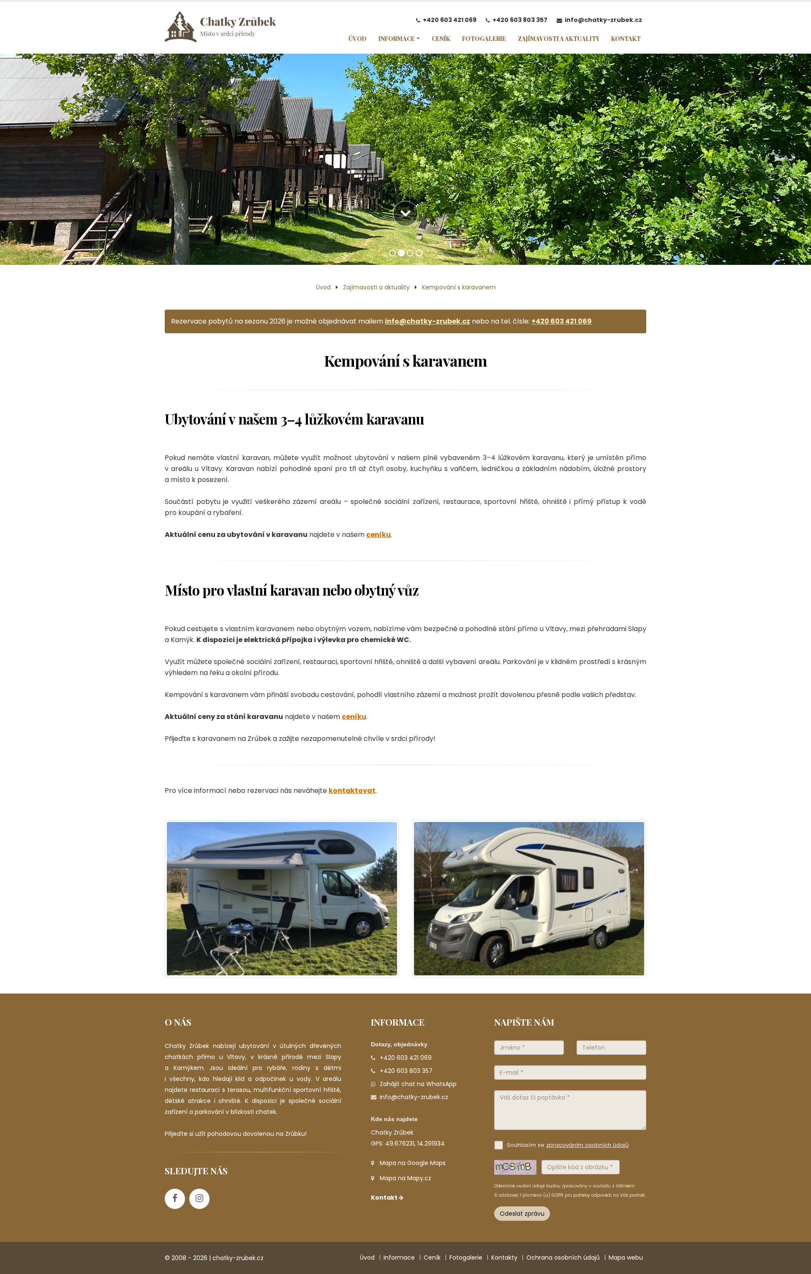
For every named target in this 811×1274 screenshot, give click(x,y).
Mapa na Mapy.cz (405, 1178)
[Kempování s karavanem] (282, 898)
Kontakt (385, 1197)
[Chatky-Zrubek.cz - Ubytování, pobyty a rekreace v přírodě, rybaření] (220, 29)
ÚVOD (357, 39)
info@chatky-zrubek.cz (603, 20)
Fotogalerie (465, 1257)
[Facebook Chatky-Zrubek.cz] (175, 1199)
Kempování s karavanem (459, 287)
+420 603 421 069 (449, 20)
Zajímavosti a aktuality (376, 287)
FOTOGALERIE (484, 39)
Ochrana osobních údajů (563, 1257)
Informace (399, 1257)
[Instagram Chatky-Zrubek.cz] (199, 1199)
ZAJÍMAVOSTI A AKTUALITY (558, 39)
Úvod (323, 287)
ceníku (378, 534)
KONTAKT (626, 39)
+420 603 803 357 (520, 20)
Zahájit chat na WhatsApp (418, 1084)
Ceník (432, 1257)
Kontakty (504, 1257)
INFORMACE (396, 39)
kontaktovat (352, 790)
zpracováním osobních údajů (587, 1145)
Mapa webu (626, 1257)
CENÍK (441, 39)
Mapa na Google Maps (413, 1163)
